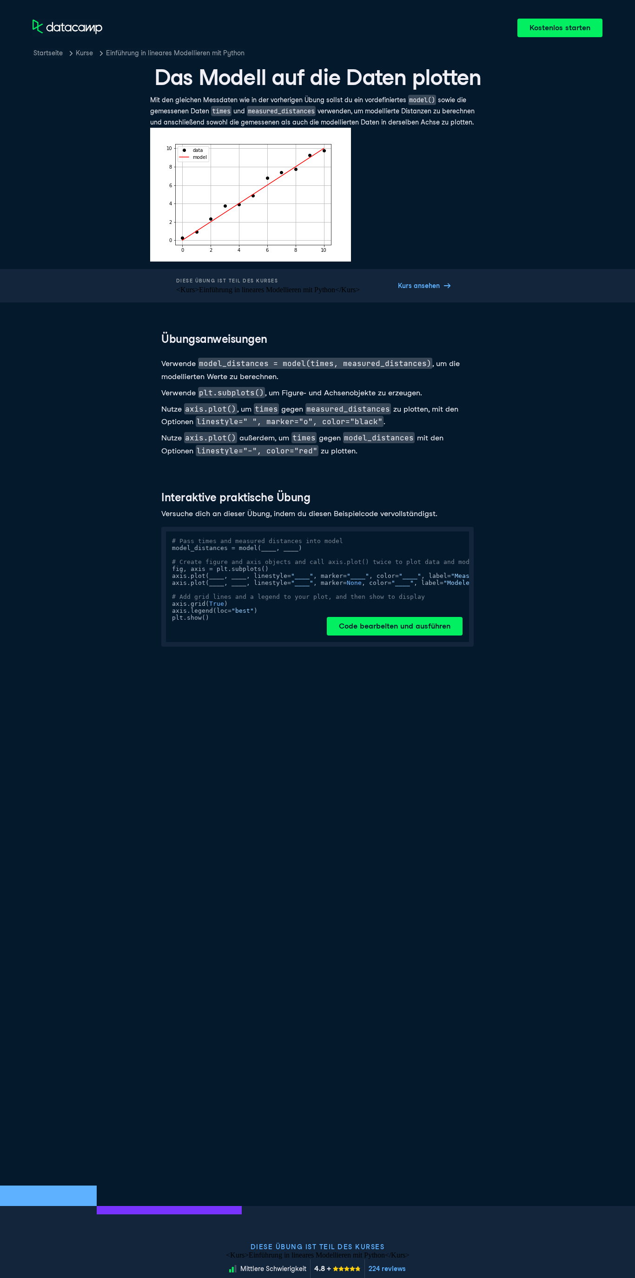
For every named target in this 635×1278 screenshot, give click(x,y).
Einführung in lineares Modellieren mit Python (175, 53)
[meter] (337, 1268)
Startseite (48, 53)
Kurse (84, 53)
